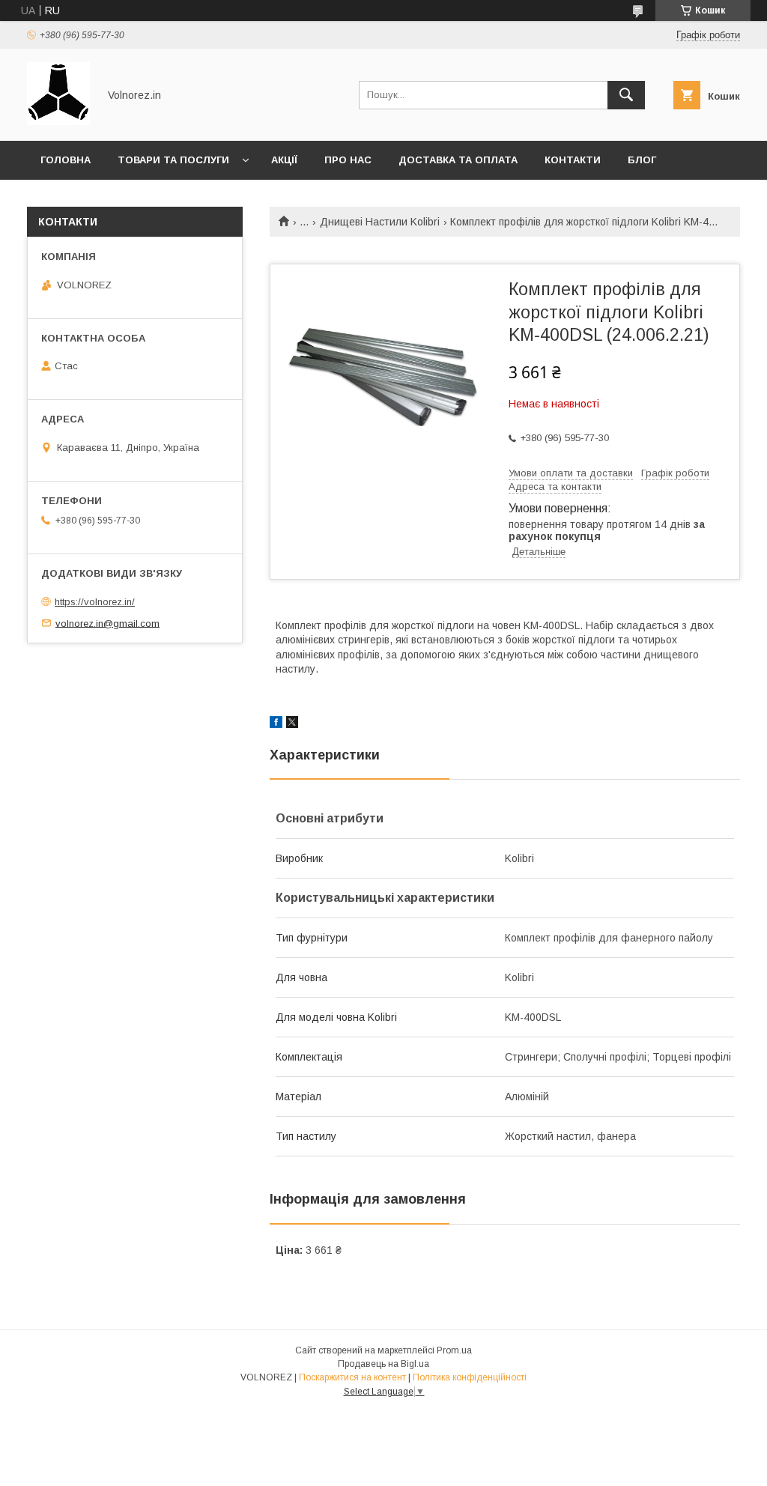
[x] (292, 724)
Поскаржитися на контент (352, 1377)
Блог (642, 160)
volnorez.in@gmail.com (107, 622)
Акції (284, 160)
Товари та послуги (173, 160)
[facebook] (276, 724)
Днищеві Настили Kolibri (380, 222)
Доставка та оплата (458, 160)
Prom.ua (454, 1350)
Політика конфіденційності (470, 1377)
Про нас (348, 160)
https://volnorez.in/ (95, 601)
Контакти (573, 160)
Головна (65, 160)
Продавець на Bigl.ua (383, 1364)
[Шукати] (626, 95)
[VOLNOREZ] (58, 121)
